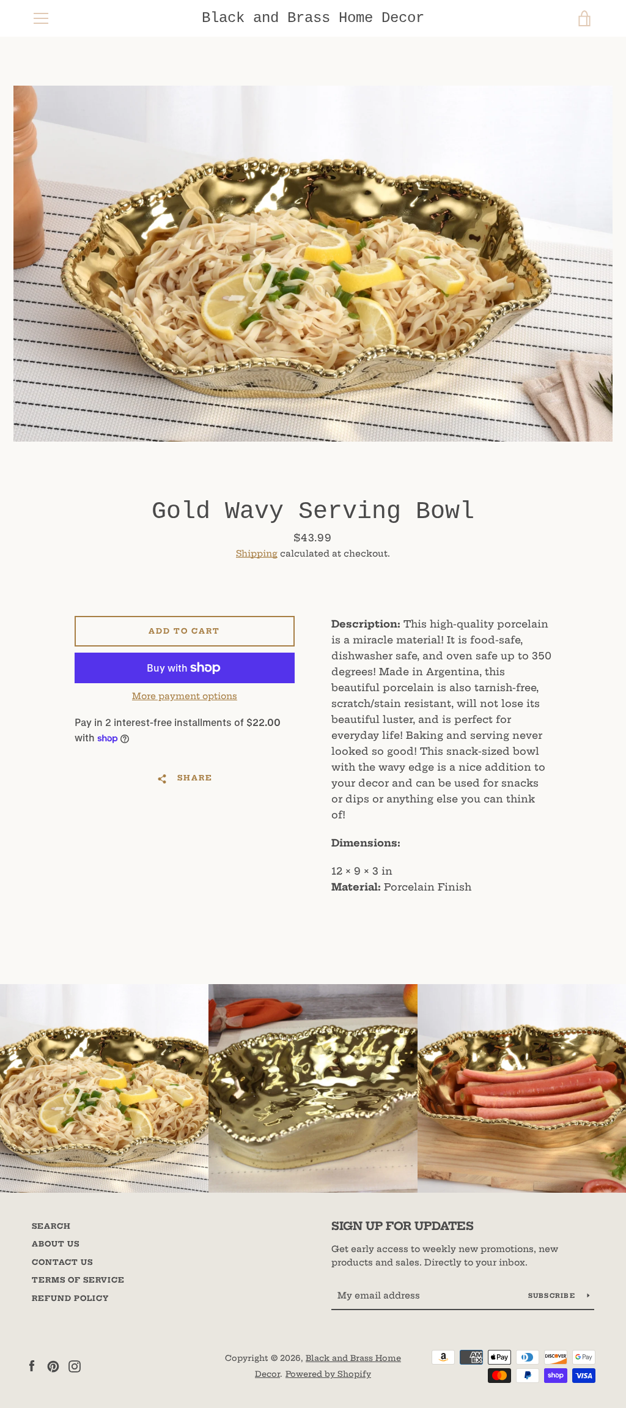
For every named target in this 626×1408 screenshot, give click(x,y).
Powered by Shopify (328, 1374)
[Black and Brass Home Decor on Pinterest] (53, 1365)
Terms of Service (78, 1279)
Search (51, 1226)
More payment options (184, 696)
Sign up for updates (402, 1226)
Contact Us (62, 1262)
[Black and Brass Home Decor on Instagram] (74, 1365)
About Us (55, 1243)
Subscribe (553, 1296)
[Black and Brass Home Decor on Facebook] (32, 1365)
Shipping (257, 553)
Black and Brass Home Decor (313, 18)
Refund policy (70, 1298)
